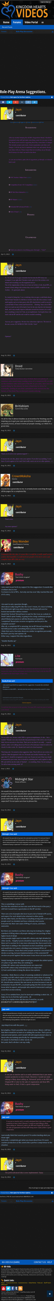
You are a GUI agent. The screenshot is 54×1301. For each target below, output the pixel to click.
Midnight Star (24, 779)
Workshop (16, 122)
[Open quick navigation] (52, 31)
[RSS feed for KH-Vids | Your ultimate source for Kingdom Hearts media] (20, 1288)
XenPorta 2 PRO (5, 1196)
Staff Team (47, 1283)
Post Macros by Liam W (27, 1292)
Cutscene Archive (11, 1283)
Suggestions (23, 122)
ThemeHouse (30, 1296)
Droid (18, 366)
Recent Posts (7, 27)
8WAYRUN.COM (28, 1196)
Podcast (40, 1283)
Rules (11, 122)
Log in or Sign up (45, 2)
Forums (17, 22)
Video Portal (31, 22)
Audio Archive (22, 1283)
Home (6, 22)
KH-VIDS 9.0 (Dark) (11, 1262)
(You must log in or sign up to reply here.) (41, 1188)
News (3, 1283)
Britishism (22, 406)
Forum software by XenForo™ (10, 1292)
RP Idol (42, 122)
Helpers (29, 122)
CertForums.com (30, 1300)
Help (49, 1262)
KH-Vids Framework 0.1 (8, 1294)
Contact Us (40, 1262)
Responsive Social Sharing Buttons (12, 1300)
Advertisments (35, 122)
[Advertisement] (27, 62)
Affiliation (4, 1285)
